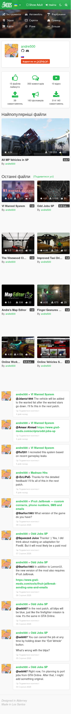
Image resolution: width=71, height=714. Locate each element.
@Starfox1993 (25, 513)
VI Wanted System (42, 394)
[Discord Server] (27, 50)
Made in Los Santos (13, 704)
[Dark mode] (60, 4)
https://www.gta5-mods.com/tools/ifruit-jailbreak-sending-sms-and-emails (36, 583)
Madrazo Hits (39, 472)
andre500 (28, 46)
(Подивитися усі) (43, 176)
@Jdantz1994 (24, 398)
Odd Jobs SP (39, 533)
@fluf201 (21, 452)
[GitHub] (23, 50)
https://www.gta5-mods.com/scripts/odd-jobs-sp (38, 429)
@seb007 (22, 608)
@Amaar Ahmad (26, 427)
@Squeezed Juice (27, 538)
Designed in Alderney (14, 700)
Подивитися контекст (29, 410)
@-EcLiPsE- (23, 477)
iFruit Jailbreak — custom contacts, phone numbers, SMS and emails (40, 505)
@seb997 (22, 671)
